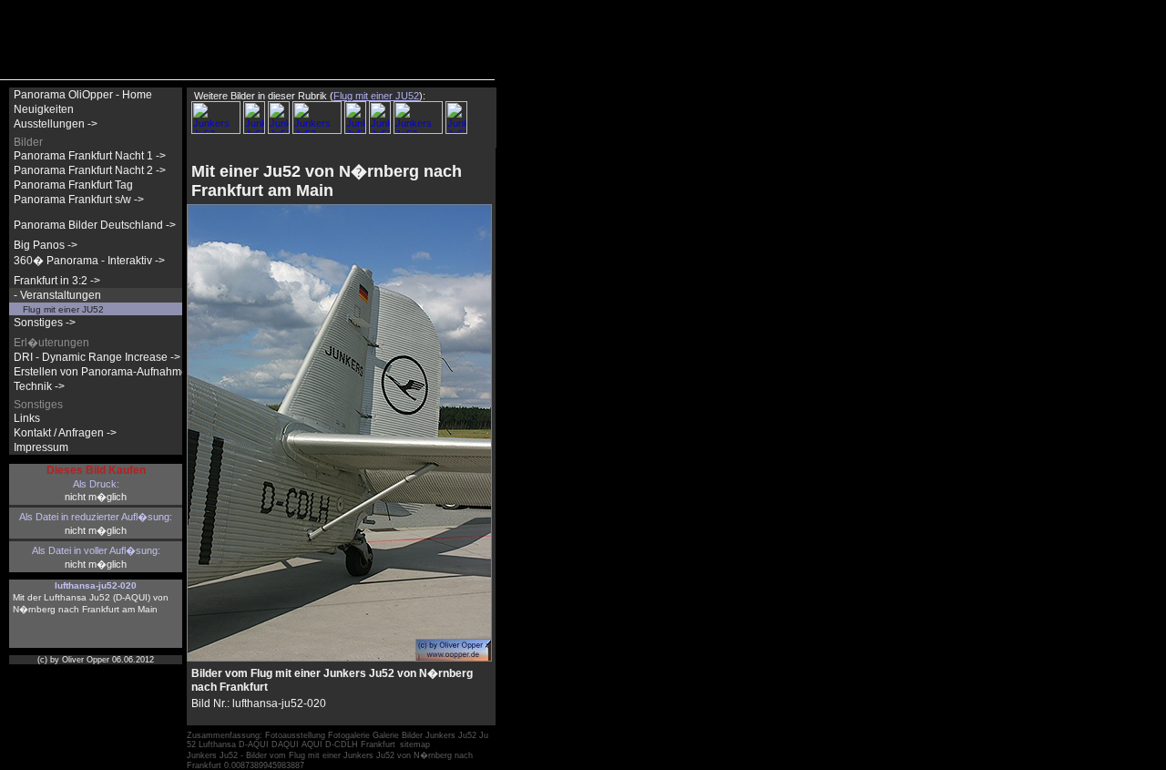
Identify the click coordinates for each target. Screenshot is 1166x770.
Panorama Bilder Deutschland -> (95, 225)
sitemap (415, 744)
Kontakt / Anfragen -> (65, 432)
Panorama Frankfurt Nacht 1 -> (90, 155)
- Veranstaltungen (57, 295)
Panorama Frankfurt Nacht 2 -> (90, 170)
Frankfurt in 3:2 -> (57, 280)
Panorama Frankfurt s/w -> (79, 199)
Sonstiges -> (45, 322)
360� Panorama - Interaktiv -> (89, 260)
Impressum (41, 447)
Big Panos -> (45, 245)
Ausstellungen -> (55, 124)
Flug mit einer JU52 (63, 309)
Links (27, 418)
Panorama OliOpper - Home (83, 94)
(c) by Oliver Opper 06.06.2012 (95, 659)
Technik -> (39, 386)
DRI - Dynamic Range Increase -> (97, 357)
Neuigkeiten (44, 109)
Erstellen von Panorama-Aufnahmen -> (110, 371)
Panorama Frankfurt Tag (73, 185)
